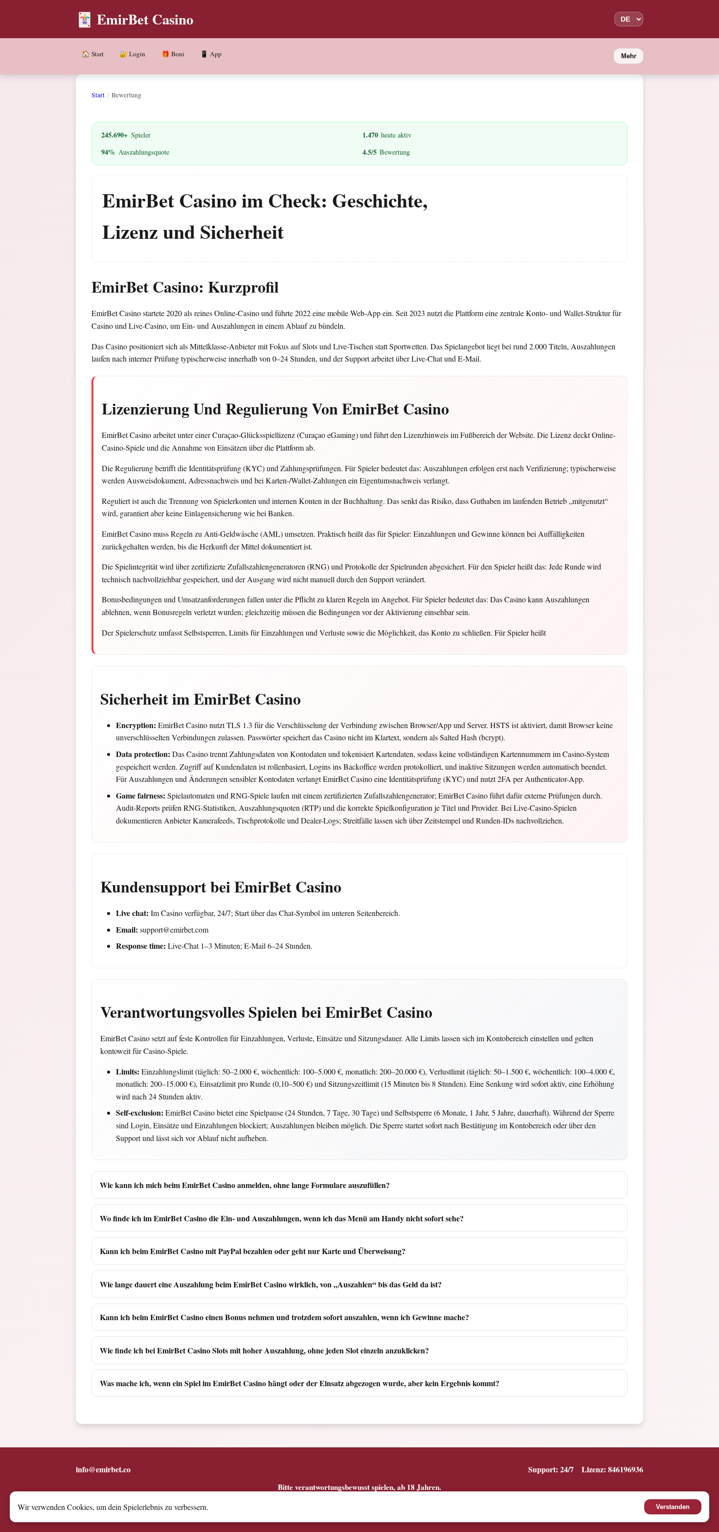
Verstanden (673, 1506)
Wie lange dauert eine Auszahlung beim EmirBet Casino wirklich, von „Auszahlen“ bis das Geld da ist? (271, 1284)
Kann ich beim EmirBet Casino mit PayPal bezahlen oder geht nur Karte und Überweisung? (252, 1251)
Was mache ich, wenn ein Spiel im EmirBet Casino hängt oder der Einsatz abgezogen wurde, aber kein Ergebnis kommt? (299, 1383)
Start (98, 95)
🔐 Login (132, 53)
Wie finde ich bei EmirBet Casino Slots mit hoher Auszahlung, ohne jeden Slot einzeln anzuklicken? (264, 1350)
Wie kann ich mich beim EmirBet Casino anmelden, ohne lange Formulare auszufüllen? (245, 1184)
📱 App (211, 53)
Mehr (628, 56)
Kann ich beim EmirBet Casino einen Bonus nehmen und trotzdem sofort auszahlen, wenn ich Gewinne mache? (284, 1317)
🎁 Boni (172, 53)
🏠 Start (93, 53)
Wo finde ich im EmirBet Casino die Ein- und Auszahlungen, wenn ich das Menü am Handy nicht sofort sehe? (282, 1218)
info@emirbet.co (103, 1469)
